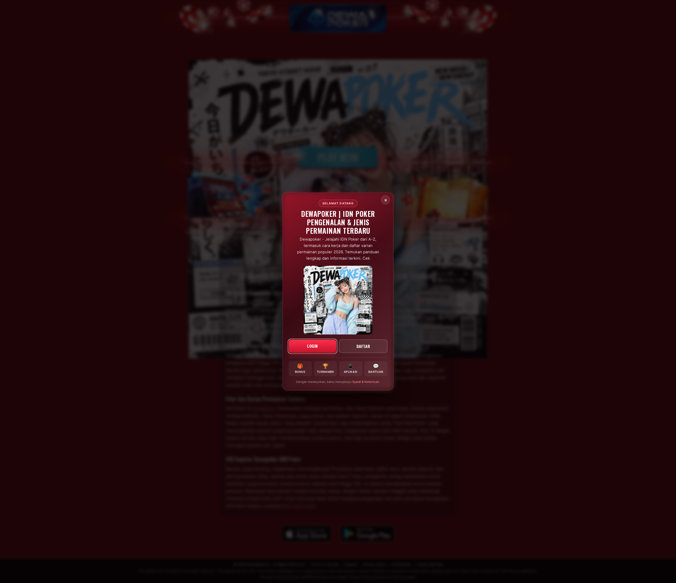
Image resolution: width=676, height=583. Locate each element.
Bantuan (375, 368)
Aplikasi (350, 368)
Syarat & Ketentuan (365, 382)
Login (312, 346)
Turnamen (325, 368)
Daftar (363, 346)
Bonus (300, 368)
